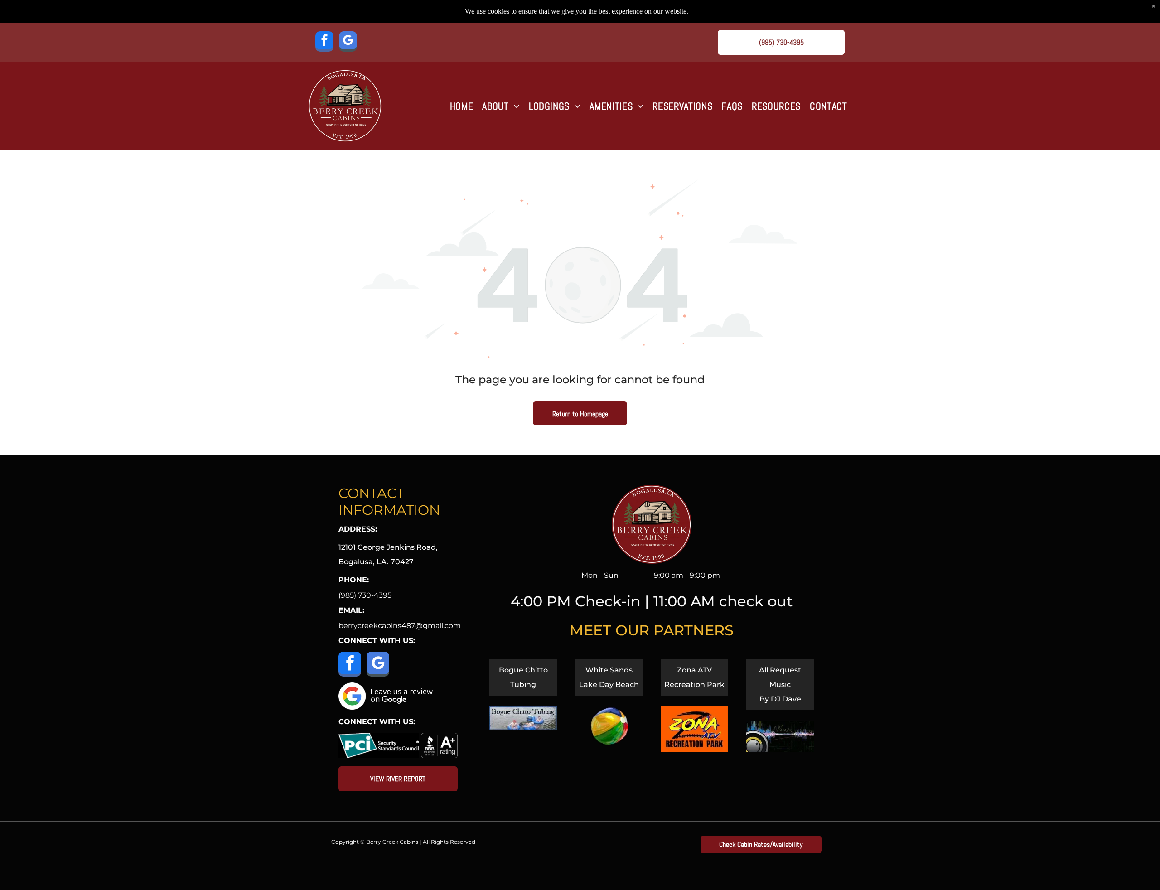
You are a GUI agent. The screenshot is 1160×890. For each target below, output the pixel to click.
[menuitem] (461, 106)
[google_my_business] (348, 42)
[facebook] (324, 42)
